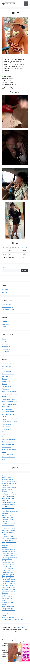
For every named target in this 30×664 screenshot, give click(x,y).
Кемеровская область (9, 523)
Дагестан (5, 500)
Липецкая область (7, 540)
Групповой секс (7, 386)
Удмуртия (5, 604)
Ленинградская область (9, 538)
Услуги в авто (6, 447)
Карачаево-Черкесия (8, 519)
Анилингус (5, 376)
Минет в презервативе (9, 404)
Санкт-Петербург (7, 578)
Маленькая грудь (7, 307)
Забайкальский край (8, 502)
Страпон (4, 432)
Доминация (5, 389)
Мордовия (5, 545)
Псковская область (8, 570)
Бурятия (4, 491)
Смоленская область (8, 587)
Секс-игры (5, 429)
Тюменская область (8, 602)
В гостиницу (6, 324)
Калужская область (8, 515)
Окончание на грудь (8, 411)
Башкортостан (6, 485)
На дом (4, 321)
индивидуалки (20, 627)
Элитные (4, 292)
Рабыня (4, 419)
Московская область (8, 549)
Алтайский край (7, 477)
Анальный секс (6, 366)
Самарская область (8, 576)
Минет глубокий (7, 406)
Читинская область (8, 612)
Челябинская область (8, 610)
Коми (3, 527)
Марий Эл (5, 544)
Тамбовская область (8, 591)
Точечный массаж (7, 442)
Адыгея (4, 476)
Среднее (4, 341)
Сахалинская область (8, 581)
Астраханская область (9, 483)
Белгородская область (9, 487)
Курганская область (8, 536)
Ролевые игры (6, 424)
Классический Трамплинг (10, 394)
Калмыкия (5, 513)
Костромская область (8, 528)
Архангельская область (9, 481)
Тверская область (7, 595)
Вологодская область (8, 496)
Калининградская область (10, 511)
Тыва (3, 600)
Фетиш (4, 452)
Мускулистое (6, 349)
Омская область (7, 559)
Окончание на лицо (8, 414)
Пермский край (6, 566)
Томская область (7, 596)
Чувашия (5, 613)
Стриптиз (5, 434)
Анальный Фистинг (8, 374)
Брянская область (7, 489)
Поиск (4, 267)
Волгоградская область (9, 495)
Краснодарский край (8, 530)
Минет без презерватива (9, 401)
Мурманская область (8, 551)
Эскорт (4, 459)
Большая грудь (6, 304)
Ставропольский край (8, 589)
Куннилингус (6, 396)
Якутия (4, 615)
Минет (4, 369)
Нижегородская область (9, 553)
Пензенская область (8, 564)
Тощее (4, 339)
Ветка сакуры (6, 381)
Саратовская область (8, 579)
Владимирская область (9, 493)
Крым (4, 534)
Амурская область (7, 479)
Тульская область (7, 598)
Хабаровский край (7, 608)
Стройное (5, 344)
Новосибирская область (9, 557)
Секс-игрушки (6, 427)
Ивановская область (8, 504)
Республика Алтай (7, 572)
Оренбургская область (9, 561)
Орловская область (8, 562)
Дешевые (5, 289)
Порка (4, 416)
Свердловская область (9, 583)
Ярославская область (8, 617)
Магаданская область (9, 542)
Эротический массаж (8, 457)
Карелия (4, 521)
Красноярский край (8, 532)
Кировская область (8, 525)
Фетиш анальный (7, 454)
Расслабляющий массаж (9, 421)
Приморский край (7, 568)
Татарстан (5, 593)
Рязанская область (8, 574)
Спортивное (5, 351)
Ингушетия (5, 506)
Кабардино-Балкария (8, 510)
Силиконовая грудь (8, 309)
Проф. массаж (6, 371)
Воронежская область (9, 498)
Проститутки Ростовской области (12, 619)
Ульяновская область (8, 606)
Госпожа (4, 384)
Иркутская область (8, 508)
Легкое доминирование (9, 399)
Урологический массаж (9, 444)
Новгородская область (9, 555)
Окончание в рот (7, 409)
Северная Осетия (7, 585)
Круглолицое (6, 346)
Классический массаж (9, 391)
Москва (4, 547)
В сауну (4, 326)
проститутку (16, 642)
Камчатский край (7, 517)
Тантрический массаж (9, 439)
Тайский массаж (7, 437)
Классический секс (8, 364)
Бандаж (4, 379)
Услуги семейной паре (9, 449)
